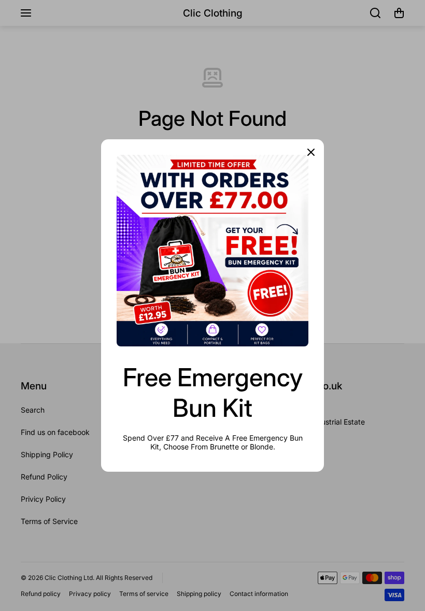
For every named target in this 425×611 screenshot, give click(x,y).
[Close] (311, 152)
